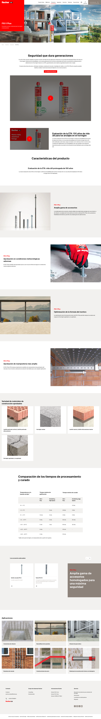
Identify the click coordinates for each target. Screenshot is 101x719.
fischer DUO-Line (55, 692)
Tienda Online (41, 2)
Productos (7, 44)
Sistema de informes (89, 716)
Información (76, 695)
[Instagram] (77, 706)
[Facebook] (75, 706)
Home (3, 44)
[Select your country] (81, 2)
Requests (76, 699)
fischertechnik (31, 694)
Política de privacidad (31, 716)
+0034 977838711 (12, 698)
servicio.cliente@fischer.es (11, 694)
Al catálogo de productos (50, 71)
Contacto (8, 692)
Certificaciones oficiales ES (41, 716)
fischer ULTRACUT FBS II (56, 696)
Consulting (30, 692)
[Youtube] (82, 706)
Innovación (12, 44)
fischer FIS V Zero (55, 694)
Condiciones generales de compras (53, 716)
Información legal (23, 716)
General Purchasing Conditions (66, 716)
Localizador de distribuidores (80, 697)
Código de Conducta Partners (78, 716)
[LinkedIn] (79, 706)
